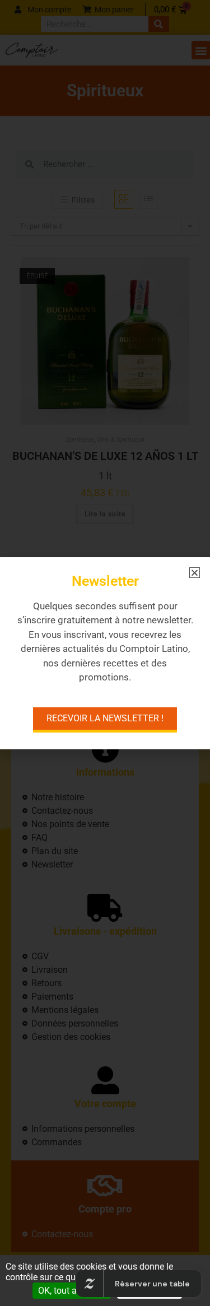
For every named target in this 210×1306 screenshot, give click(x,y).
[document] (105, 653)
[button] (194, 572)
